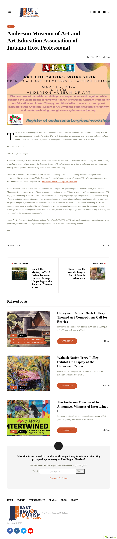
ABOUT (74, 500)
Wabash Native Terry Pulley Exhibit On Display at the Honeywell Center (78, 362)
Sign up (80, 471)
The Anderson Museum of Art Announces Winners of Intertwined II (82, 406)
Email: (35, 471)
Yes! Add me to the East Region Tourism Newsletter (52, 465)
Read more (67, 341)
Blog (22, 335)
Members (53, 500)
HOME (10, 500)
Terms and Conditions (58, 478)
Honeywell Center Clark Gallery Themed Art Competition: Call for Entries (82, 317)
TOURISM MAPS (37, 500)
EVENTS (21, 500)
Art (10, 26)
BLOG (64, 500)
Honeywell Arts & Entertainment (27, 339)
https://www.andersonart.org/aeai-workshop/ (59, 181)
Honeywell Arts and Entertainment (28, 342)
